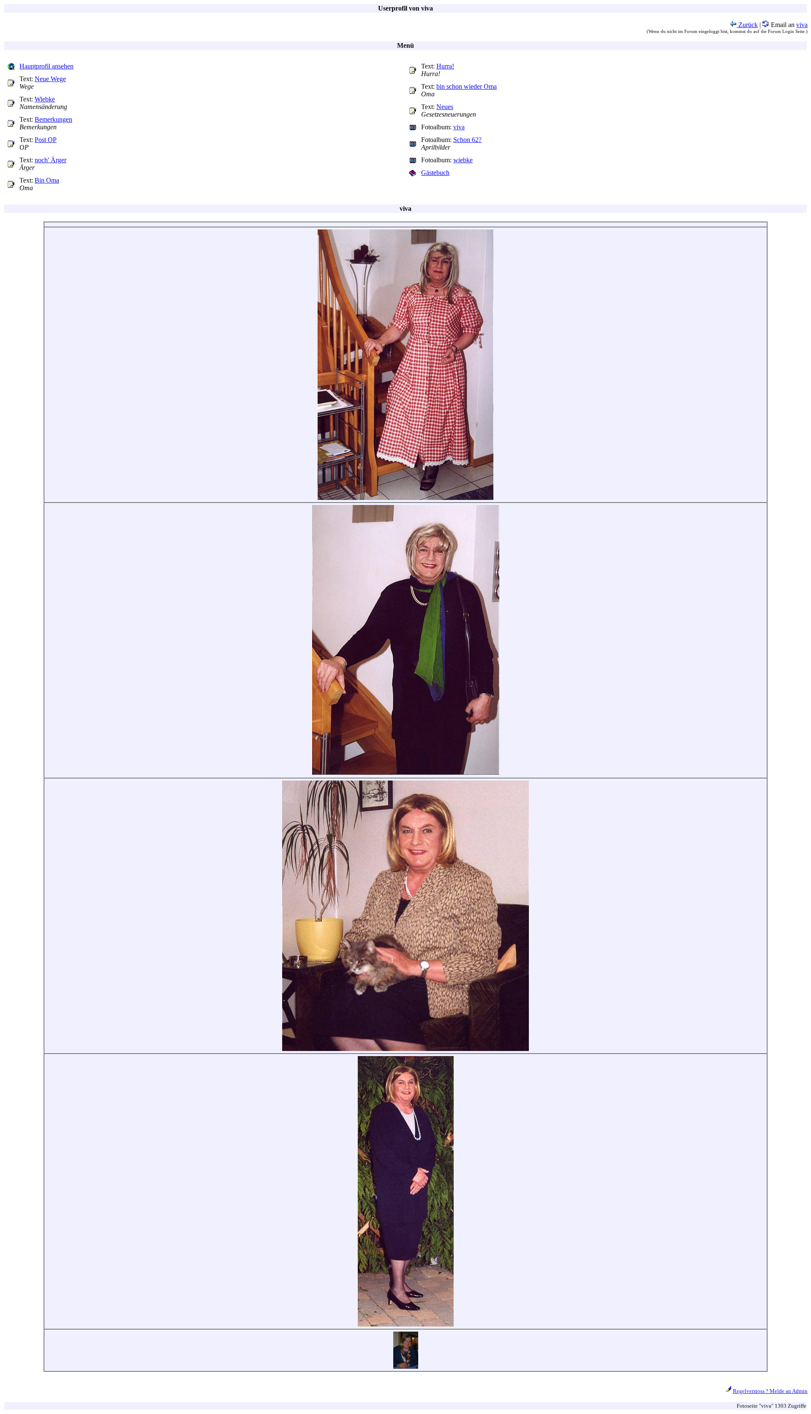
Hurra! (445, 66)
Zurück (747, 24)
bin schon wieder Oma (466, 86)
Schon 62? (467, 139)
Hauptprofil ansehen (46, 66)
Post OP (46, 139)
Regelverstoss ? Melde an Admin (770, 1391)
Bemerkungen (53, 119)
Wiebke (45, 99)
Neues (444, 106)
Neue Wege (50, 78)
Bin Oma (47, 180)
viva (802, 24)
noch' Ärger (50, 160)
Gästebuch (435, 172)
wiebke (463, 160)
